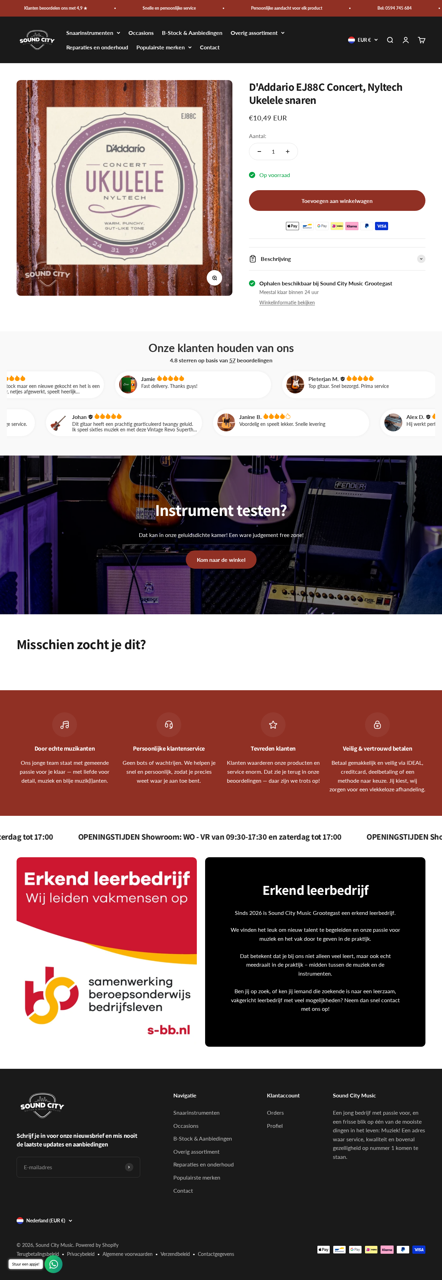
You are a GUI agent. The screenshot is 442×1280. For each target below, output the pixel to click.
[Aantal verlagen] (259, 151)
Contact (210, 47)
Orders (275, 1112)
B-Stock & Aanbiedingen (192, 33)
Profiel (275, 1125)
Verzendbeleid (175, 1254)
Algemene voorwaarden (128, 1254)
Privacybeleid (81, 1254)
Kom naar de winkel (221, 559)
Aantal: (257, 136)
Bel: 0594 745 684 (346, 8)
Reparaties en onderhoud (97, 47)
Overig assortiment (254, 33)
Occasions (141, 33)
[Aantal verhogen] (288, 151)
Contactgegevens (216, 1254)
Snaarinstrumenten (89, 33)
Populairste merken (160, 47)
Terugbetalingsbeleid (38, 1254)
